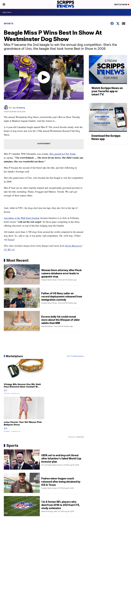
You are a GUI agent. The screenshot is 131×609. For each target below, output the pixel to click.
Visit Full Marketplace (75, 356)
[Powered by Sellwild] (80, 437)
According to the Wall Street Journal (21, 218)
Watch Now (121, 4)
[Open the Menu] (4, 4)
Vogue (10, 239)
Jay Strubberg (19, 107)
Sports (8, 23)
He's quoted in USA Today (62, 153)
